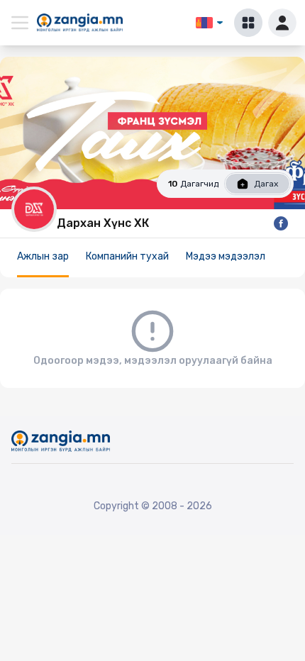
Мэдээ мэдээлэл (225, 256)
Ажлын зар (43, 256)
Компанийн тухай (127, 256)
